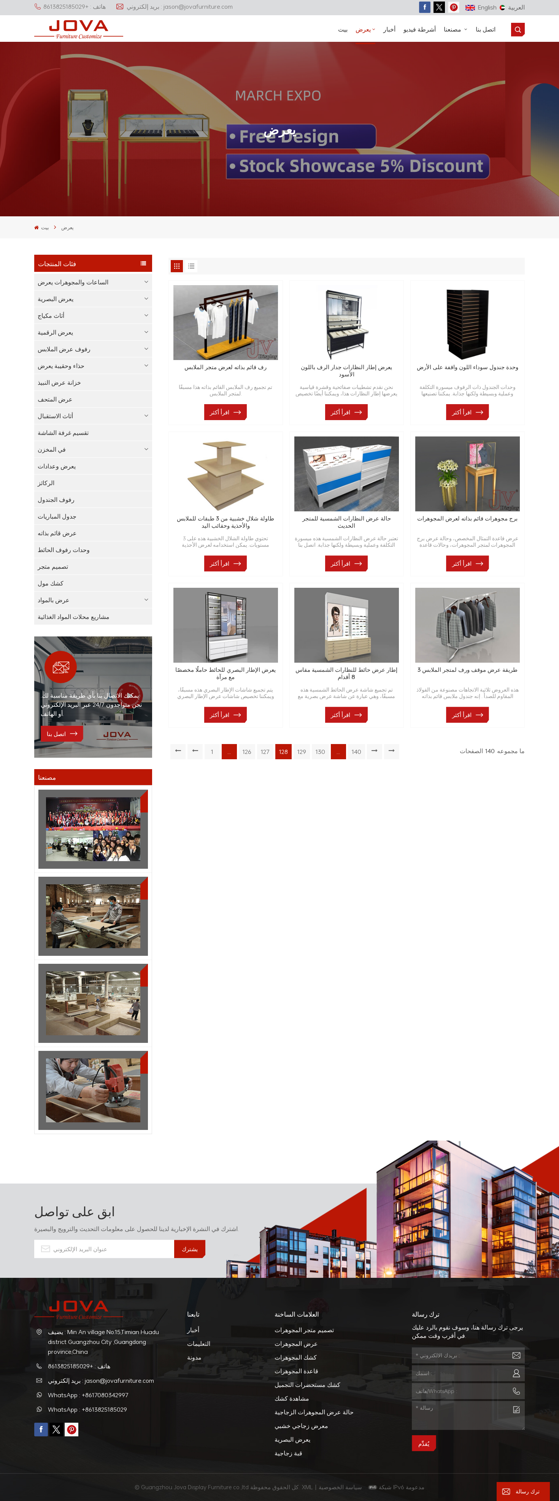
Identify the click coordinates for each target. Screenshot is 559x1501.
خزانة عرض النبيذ (59, 382)
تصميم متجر (53, 566)
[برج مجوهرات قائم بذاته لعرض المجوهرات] (467, 473)
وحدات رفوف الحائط (64, 549)
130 (320, 751)
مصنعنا (453, 29)
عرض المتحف (55, 399)
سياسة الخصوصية (341, 1487)
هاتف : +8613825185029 (74, 6)
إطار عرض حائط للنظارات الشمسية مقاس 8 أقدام (346, 673)
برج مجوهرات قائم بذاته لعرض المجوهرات (467, 518)
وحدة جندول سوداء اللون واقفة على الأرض (467, 367)
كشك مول (51, 583)
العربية (516, 7)
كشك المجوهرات (296, 1357)
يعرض (363, 29)
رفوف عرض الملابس (64, 349)
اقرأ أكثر (219, 412)
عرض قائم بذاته (57, 533)
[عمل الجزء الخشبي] (93, 1090)
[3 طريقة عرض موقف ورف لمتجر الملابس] (467, 625)
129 (301, 751)
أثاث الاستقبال (55, 415)
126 (247, 751)
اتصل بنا (485, 29)
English (487, 7)
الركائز (46, 482)
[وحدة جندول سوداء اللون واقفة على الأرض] (467, 322)
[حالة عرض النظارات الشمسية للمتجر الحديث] (346, 473)
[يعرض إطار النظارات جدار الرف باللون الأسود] (346, 322)
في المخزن (52, 449)
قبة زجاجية (288, 1453)
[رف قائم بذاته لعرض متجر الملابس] (225, 322)
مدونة (194, 1357)
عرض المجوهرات (296, 1343)
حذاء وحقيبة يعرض (61, 365)
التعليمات (198, 1343)
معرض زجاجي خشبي (301, 1425)
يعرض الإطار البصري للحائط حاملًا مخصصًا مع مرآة (225, 673)
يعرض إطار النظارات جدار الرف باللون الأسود (346, 370)
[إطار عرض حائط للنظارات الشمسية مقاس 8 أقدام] (346, 625)
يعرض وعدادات (57, 466)
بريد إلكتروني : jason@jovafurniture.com (180, 6)
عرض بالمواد (54, 600)
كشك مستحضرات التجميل (307, 1384)
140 (356, 751)
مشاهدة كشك (292, 1398)
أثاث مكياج (51, 315)
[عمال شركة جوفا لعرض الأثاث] (93, 829)
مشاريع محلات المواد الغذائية (74, 616)
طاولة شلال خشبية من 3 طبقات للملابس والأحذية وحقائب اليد (225, 522)
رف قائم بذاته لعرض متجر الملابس (225, 367)
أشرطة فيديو (419, 29)
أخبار (389, 29)
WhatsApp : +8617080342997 (88, 1394)
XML (307, 1487)
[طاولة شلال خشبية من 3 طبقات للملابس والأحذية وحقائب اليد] (225, 473)
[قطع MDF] (93, 916)
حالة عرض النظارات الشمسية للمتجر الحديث (346, 522)
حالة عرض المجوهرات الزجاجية (314, 1412)
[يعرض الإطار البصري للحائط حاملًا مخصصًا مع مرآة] (225, 625)
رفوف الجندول (56, 499)
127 (265, 751)
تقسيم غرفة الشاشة (63, 432)
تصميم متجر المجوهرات (304, 1329)
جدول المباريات (57, 516)
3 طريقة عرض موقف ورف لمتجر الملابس (468, 670)
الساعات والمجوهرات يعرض (73, 282)
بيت (343, 29)
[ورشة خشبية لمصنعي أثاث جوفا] (93, 1003)
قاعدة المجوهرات (296, 1371)
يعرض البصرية (55, 298)
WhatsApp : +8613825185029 (87, 1409)
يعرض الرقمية (55, 332)
